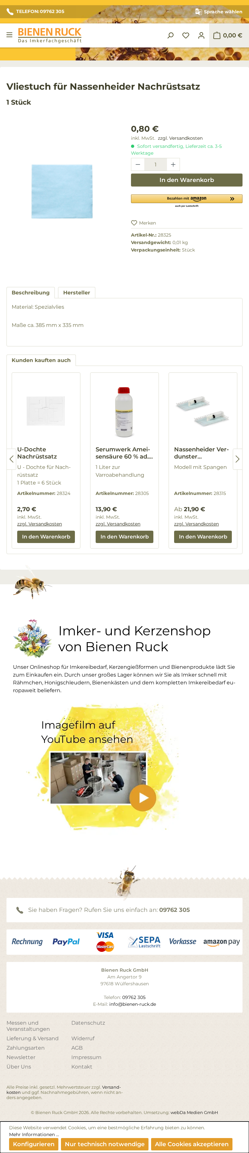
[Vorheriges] (11, 459)
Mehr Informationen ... (34, 1134)
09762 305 (174, 909)
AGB (77, 1048)
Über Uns (18, 1067)
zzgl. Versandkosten (180, 138)
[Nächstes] (238, 459)
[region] (62, 199)
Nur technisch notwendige (105, 1144)
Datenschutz (88, 1023)
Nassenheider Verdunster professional (201, 453)
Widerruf (82, 1038)
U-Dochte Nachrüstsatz (37, 453)
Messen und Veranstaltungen (28, 1026)
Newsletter (20, 1057)
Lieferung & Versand (32, 1038)
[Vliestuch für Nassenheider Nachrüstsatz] (62, 192)
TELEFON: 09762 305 (40, 11)
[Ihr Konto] (201, 35)
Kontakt (81, 1067)
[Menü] (9, 34)
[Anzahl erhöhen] (173, 164)
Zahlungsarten (25, 1048)
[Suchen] (170, 35)
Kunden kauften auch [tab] (41, 360)
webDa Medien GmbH (194, 1112)
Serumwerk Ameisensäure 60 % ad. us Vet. (123, 453)
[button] (187, 200)
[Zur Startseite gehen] (49, 36)
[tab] (30, 292)
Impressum (86, 1057)
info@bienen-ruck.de (132, 1004)
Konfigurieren (33, 1144)
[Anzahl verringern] (138, 164)
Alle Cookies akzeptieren (192, 1144)
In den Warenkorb (187, 180)
